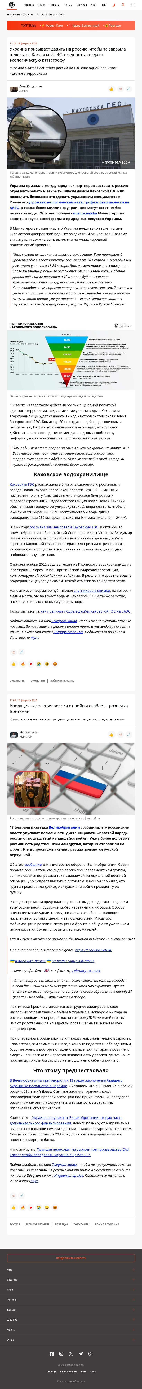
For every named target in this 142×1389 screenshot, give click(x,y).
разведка (61, 1224)
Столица (55, 4)
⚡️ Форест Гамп (52, 25)
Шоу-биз (82, 4)
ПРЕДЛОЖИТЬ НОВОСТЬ (71, 1258)
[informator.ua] (12, 5)
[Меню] (133, 5)
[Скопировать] (128, 89)
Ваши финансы (68, 1371)
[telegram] (81, 1354)
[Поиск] (123, 5)
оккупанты (17, 680)
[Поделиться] (120, 89)
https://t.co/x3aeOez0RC (93, 950)
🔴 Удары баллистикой (83, 25)
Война (41, 4)
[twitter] (71, 1354)
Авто (83, 1371)
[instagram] (61, 1354)
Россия (15, 1224)
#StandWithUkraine (30, 961)
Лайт (94, 4)
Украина (29, 4)
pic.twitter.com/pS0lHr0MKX (73, 961)
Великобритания (38, 1224)
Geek (93, 1371)
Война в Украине (62, 680)
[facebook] (52, 1354)
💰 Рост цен (113, 25)
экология (38, 680)
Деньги (68, 4)
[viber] (90, 1354)
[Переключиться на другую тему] (114, 5)
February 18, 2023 (86, 970)
